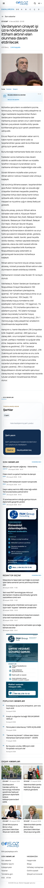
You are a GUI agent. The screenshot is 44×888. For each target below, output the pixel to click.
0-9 (17, 9)
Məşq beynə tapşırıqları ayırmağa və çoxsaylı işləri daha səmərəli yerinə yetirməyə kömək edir (21, 582)
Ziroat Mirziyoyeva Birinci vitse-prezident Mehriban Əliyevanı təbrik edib (11, 828)
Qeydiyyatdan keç (24, 450)
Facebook (8, 89)
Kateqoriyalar (6, 867)
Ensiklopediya (7, 9)
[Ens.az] (22, 3)
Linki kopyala (15, 47)
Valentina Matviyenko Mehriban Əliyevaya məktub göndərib (32, 787)
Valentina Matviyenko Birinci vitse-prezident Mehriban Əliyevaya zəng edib (32, 828)
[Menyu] (3, 3)
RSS (3, 878)
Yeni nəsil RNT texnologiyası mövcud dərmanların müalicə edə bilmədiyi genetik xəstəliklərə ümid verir (20, 595)
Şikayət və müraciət (34, 874)
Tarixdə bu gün (7, 874)
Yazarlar (4, 870)
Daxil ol (10, 450)
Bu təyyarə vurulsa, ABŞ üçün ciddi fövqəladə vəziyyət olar (20, 747)
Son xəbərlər (6, 860)
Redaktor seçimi (7, 864)
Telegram (15, 89)
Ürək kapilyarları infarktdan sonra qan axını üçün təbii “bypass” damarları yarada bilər (20, 606)
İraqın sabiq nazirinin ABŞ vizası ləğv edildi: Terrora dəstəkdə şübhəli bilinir (20, 490)
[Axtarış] (34, 3)
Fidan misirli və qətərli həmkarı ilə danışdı (19, 474)
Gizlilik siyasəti (32, 870)
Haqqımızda (31, 860)
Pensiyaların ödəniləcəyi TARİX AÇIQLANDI (23, 727)
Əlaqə (29, 864)
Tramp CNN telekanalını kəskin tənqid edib (20, 481)
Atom (8, 878)
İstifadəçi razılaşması (35, 867)
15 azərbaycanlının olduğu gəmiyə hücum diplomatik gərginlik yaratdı (19, 500)
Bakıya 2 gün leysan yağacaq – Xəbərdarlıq (20, 466)
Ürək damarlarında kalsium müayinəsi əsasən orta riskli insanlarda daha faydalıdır (21, 616)
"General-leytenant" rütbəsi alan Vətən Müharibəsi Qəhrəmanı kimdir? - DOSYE (22, 736)
